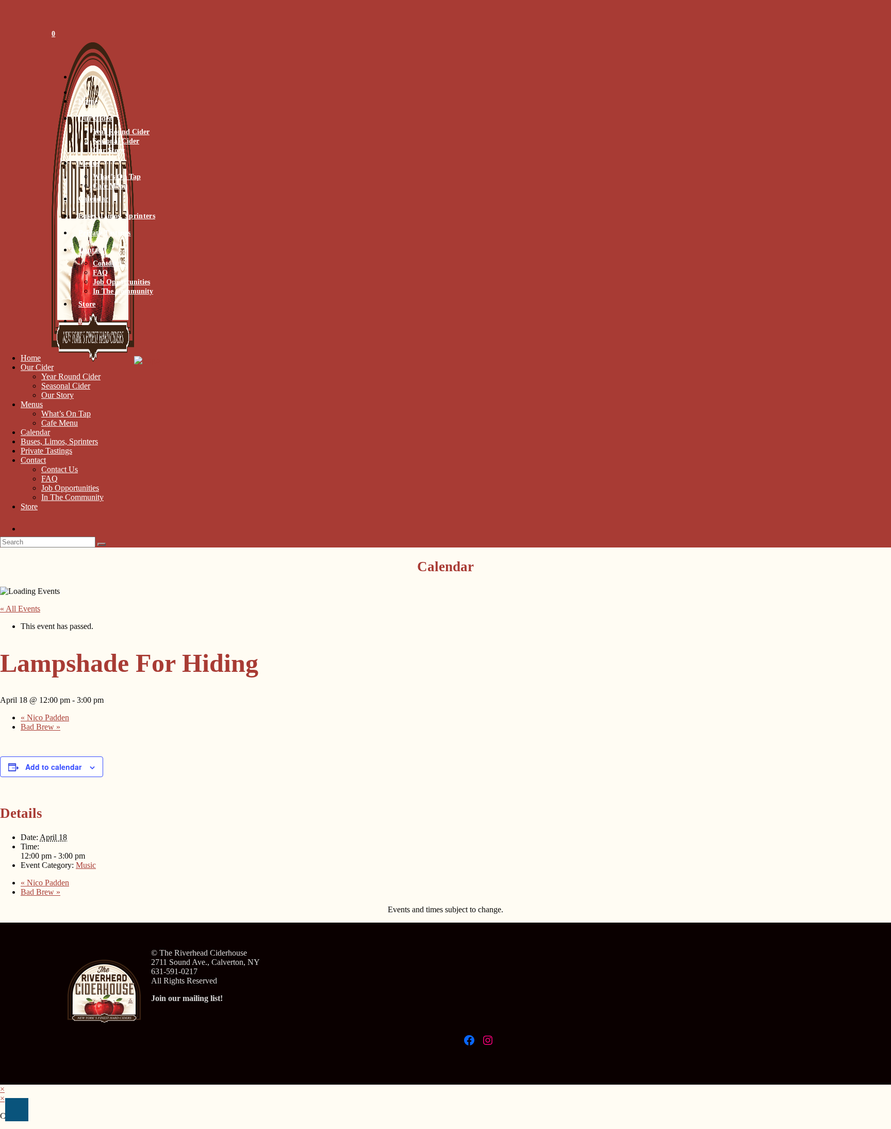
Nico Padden (45, 717)
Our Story (57, 395)
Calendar (35, 432)
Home (31, 357)
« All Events (20, 608)
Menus (32, 404)
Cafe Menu (59, 422)
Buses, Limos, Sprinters (59, 441)
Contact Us (59, 469)
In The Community (72, 497)
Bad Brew (40, 726)
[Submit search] (101, 544)
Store (29, 506)
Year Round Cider (71, 376)
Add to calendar (53, 767)
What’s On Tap (66, 413)
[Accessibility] (16, 1109)
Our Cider (37, 367)
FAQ (49, 478)
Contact (33, 460)
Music (86, 865)
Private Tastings (46, 450)
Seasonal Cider (65, 385)
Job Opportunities (70, 487)
